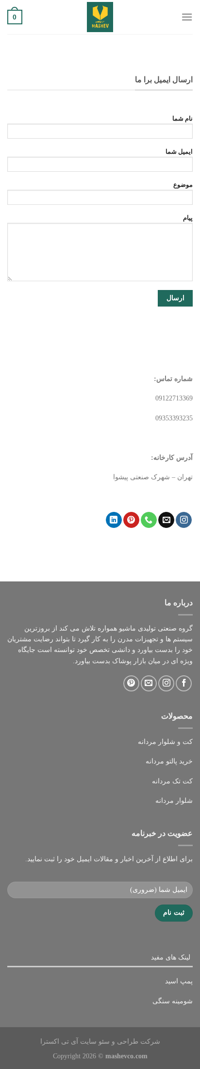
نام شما (182, 118)
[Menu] (187, 17)
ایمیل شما (179, 151)
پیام (188, 218)
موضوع (183, 184)
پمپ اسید (179, 981)
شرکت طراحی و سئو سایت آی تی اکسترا (100, 1041)
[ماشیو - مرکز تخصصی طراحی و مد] (100, 17)
